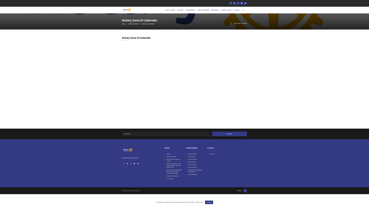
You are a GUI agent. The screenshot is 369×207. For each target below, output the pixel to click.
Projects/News (190, 10)
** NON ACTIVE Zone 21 (133, 24)
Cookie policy (199, 202)
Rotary (172, 10)
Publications (215, 10)
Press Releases (192, 174)
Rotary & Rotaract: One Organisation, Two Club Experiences (174, 165)
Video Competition (203, 10)
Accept (209, 202)
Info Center (170, 178)
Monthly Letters (226, 10)
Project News (192, 162)
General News (192, 165)
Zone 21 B (180, 10)
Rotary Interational (172, 176)
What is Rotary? (171, 156)
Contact (236, 10)
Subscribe (229, 134)
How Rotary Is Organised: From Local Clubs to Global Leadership (174, 171)
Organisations (192, 159)
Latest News (191, 156)
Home (167, 10)
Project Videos (192, 167)
